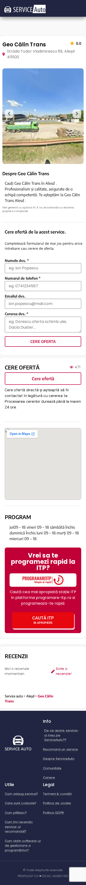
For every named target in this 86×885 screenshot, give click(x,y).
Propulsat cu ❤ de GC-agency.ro (43, 876)
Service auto (14, 696)
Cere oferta (43, 341)
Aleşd (30, 696)
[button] (9, 113)
